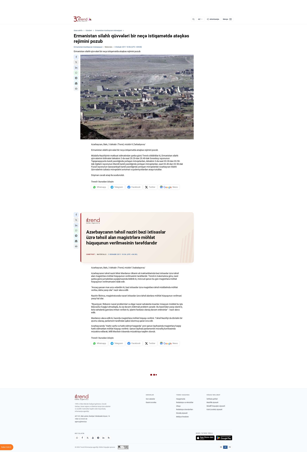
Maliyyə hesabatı (182, 417)
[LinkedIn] (103, 438)
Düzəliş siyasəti (181, 413)
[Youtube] (93, 438)
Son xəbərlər (150, 399)
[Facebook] (82, 438)
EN (221, 447)
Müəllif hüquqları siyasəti (216, 406)
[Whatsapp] (77, 438)
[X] (87, 438)
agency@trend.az (81, 422)
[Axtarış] (193, 19)
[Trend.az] (83, 19)
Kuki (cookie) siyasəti (214, 409)
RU (230, 447)
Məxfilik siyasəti (212, 402)
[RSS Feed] (108, 438)
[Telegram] (98, 438)
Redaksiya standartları (184, 409)
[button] (76, 57)
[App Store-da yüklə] (205, 437)
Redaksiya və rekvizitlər (184, 402)
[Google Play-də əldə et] (224, 437)
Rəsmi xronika (151, 402)
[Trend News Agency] (81, 397)
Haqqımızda (180, 399)
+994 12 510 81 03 (81, 419)
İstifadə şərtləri (212, 399)
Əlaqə (178, 406)
